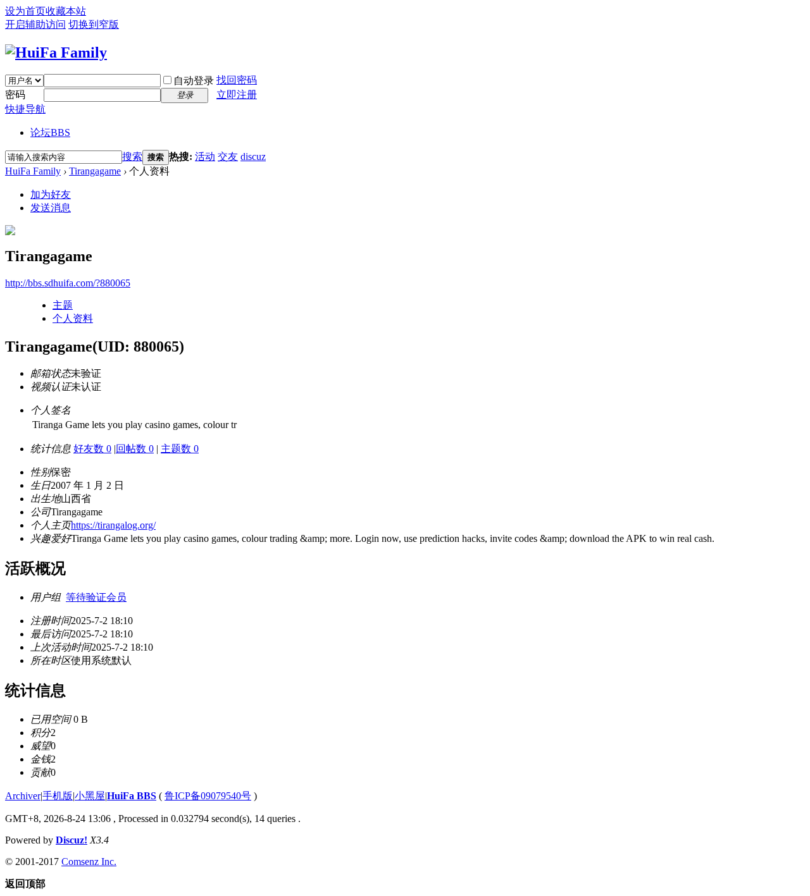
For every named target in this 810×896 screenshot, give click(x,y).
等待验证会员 (96, 597)
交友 (228, 156)
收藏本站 (66, 11)
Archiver (22, 795)
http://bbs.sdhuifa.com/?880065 (67, 283)
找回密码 (236, 80)
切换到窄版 (93, 24)
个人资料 (73, 318)
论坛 (50, 132)
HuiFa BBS (131, 795)
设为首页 (25, 11)
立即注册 (236, 94)
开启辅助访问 (35, 24)
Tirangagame (95, 171)
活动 (205, 156)
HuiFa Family (33, 171)
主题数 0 (180, 448)
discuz (253, 156)
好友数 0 (92, 448)
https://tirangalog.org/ (113, 525)
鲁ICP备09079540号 (208, 795)
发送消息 (50, 207)
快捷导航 (25, 109)
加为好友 (50, 194)
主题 (63, 305)
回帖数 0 (135, 448)
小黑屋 (90, 795)
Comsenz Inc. (88, 861)
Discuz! (71, 840)
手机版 (57, 795)
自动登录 (193, 80)
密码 (15, 94)
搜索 (132, 156)
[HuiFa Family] (56, 52)
